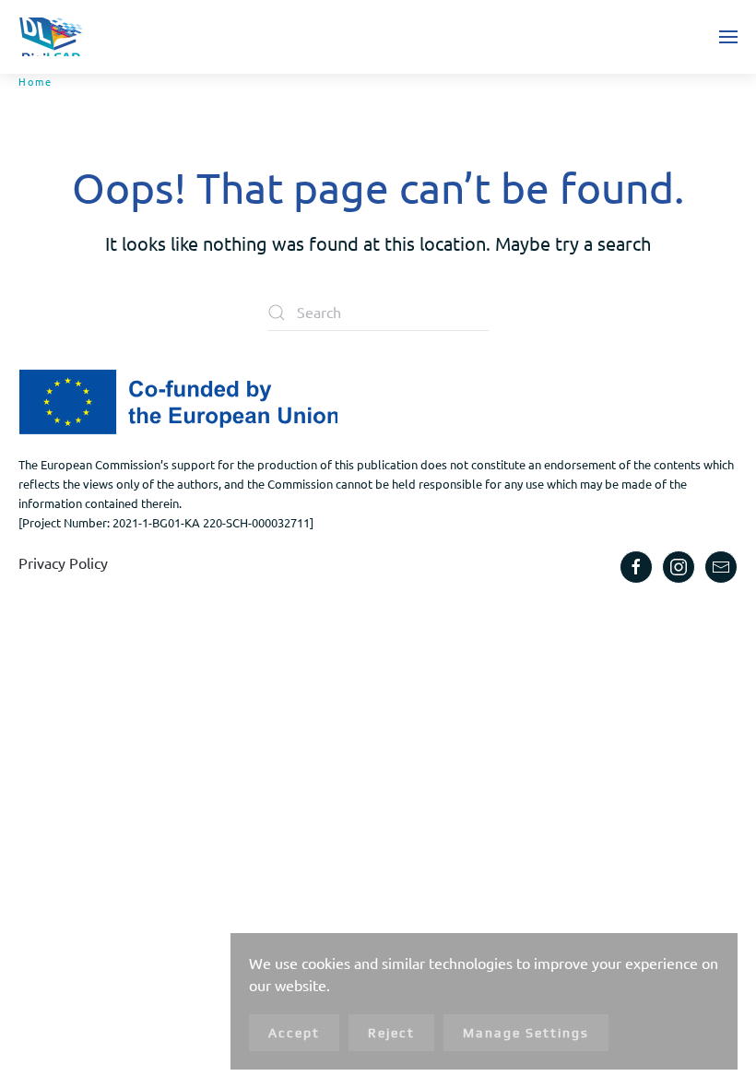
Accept (294, 1032)
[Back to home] (50, 37)
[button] (728, 37)
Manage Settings (526, 1032)
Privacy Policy (63, 562)
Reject (391, 1032)
